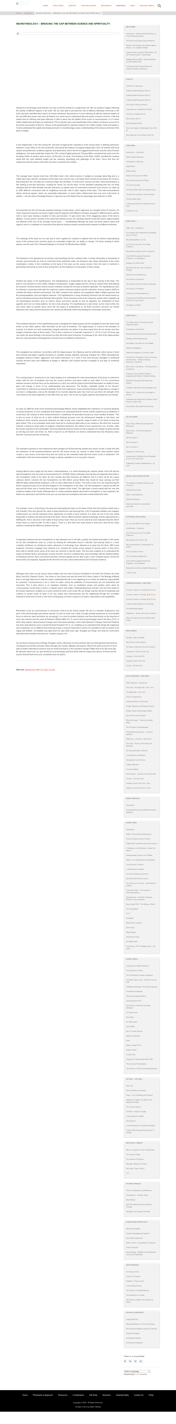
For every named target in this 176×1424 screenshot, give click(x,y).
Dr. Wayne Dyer (131, 1022)
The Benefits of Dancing (134, 162)
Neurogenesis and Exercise (135, 760)
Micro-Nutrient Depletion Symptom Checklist (141, 1329)
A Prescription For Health (135, 1116)
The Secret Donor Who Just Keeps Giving (141, 190)
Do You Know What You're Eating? (138, 524)
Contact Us (138, 1395)
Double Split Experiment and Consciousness (142, 843)
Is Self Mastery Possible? (135, 869)
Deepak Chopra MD (133, 1036)
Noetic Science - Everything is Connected (140, 1243)
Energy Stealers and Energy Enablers (139, 711)
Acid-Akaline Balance (133, 1338)
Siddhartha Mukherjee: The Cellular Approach (141, 987)
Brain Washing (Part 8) (134, 123)
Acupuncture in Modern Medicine (137, 966)
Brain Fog (129, 1086)
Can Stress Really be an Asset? (137, 874)
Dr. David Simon (131, 1012)
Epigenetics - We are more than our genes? (141, 613)
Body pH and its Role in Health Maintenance (141, 568)
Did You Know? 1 (132, 438)
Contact (72, 6)
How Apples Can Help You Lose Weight (139, 343)
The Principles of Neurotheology (137, 727)
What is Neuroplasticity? (134, 495)
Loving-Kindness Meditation (135, 755)
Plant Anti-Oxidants (133, 1333)
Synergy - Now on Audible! (135, 637)
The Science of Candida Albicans (137, 1290)
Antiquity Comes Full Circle (135, 661)
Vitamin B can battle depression (137, 293)
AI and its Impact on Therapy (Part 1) (141, 590)
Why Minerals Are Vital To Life (136, 540)
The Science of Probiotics (135, 289)
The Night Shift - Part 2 (136, 692)
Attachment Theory (132, 937)
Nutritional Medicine (133, 499)
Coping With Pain (132, 1319)
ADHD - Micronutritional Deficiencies (139, 834)
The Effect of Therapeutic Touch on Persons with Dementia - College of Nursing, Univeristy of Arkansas (141, 359)
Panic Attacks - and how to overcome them (141, 774)
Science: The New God (134, 666)
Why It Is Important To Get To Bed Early (140, 1150)
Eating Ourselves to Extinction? (137, 701)
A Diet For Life (131, 573)
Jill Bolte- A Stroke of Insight (136, 1111)
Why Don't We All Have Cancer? (137, 878)
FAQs (151, 1395)
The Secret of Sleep (133, 1154)
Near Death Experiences (134, 1238)
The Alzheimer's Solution (134, 864)
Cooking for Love (132, 211)
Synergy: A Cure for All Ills (135, 656)
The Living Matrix (132, 909)
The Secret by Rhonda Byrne (136, 1064)
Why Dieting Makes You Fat (136, 240)
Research (120, 6)
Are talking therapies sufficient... (137, 751)
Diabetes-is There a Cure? (135, 1281)
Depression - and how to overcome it (139, 739)
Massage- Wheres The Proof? (136, 1164)
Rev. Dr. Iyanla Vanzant (134, 1031)
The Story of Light (47, 670)
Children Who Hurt (132, 765)
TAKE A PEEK (58, 6)
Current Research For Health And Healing (140, 1125)
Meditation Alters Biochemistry (136, 339)
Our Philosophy (88, 6)
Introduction (130, 805)
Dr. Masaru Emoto (132, 1272)
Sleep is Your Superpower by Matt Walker (140, 860)
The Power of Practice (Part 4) (136, 105)
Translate (143, 1374)
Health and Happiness (133, 348)
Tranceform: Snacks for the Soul (137, 651)
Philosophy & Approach (43, 1395)
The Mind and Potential (134, 991)
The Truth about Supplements (136, 556)
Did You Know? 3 (132, 447)
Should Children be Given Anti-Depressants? (141, 334)
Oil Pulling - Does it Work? (135, 1168)
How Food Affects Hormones (136, 1090)
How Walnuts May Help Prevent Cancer (140, 406)
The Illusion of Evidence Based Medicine (140, 41)
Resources (106, 6)
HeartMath (129, 918)
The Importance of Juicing (135, 1295)
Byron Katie (130, 927)
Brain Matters (131, 1200)
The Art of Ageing (134, 697)
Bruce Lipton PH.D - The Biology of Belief (140, 904)
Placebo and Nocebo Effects (136, 996)
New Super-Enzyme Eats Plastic (137, 180)
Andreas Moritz (131, 1050)
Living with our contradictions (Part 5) (139, 109)
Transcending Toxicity (133, 1286)
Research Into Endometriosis (136, 275)
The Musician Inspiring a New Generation (140, 194)
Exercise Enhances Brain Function (138, 839)
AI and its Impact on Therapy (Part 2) (141, 595)
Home (45, 6)
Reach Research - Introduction (136, 683)
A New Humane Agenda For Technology (140, 604)
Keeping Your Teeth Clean (135, 263)
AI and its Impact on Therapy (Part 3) (141, 599)
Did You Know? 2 (132, 442)
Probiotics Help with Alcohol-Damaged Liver (141, 388)
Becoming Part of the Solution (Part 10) (140, 135)
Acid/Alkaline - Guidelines (135, 528)
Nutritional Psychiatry (133, 490)
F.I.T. (128, 1173)
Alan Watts (130, 1017)
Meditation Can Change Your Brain (138, 1211)
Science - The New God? (135, 779)
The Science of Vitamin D (135, 279)
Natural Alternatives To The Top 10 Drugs (140, 1324)
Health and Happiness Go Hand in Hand (140, 353)
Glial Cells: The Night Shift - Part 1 (140, 687)
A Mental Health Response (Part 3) (138, 100)
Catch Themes (95, 1407)
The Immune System (133, 1107)
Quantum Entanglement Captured (137, 1233)
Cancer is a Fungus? (133, 1276)
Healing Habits (147, 6)
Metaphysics (30, 670)
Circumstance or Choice (134, 970)
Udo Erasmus (131, 1121)
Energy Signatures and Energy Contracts (140, 706)
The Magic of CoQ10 (133, 305)
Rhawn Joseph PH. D (133, 1045)
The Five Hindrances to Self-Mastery (139, 1190)
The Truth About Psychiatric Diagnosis (139, 975)
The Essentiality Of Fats (134, 552)
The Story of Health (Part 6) (135, 114)
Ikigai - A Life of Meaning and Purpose (139, 1095)
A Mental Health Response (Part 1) (138, 91)
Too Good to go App (133, 185)
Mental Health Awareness (135, 157)
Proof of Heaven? (132, 1247)
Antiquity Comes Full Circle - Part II (138, 788)
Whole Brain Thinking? (134, 923)
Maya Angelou (131, 932)
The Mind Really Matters (134, 609)
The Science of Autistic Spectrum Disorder (141, 284)
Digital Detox (131, 166)
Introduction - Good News (135, 152)
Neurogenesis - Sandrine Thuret (137, 1195)
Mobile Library (131, 171)
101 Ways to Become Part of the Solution (140, 647)
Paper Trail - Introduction (134, 228)
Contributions (78, 1395)
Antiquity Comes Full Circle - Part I (138, 783)
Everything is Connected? (135, 329)
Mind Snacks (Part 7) (133, 119)
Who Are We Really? (133, 1229)
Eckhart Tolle (130, 1054)
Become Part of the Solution (136, 642)
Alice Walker (130, 1026)
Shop (132, 6)
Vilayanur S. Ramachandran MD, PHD (139, 1059)
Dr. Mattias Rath (131, 941)
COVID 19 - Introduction (134, 86)
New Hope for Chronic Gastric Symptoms (140, 251)
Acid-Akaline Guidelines (134, 1343)
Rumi (128, 1040)
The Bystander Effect (133, 199)
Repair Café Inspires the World (137, 176)
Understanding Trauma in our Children (139, 855)
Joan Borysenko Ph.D (133, 1001)
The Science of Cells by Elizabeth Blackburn (141, 1068)
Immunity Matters (132, 769)
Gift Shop (93, 1395)
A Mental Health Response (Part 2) (138, 95)
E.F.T (128, 913)
